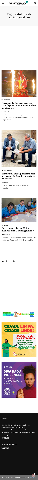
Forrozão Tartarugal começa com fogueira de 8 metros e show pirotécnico (19, 105)
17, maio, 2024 (5, 182)
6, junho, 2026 (5, 111)
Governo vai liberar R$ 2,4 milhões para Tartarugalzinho (18, 229)
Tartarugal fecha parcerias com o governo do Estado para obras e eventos (18, 176)
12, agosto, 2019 (6, 234)
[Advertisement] (19, 49)
